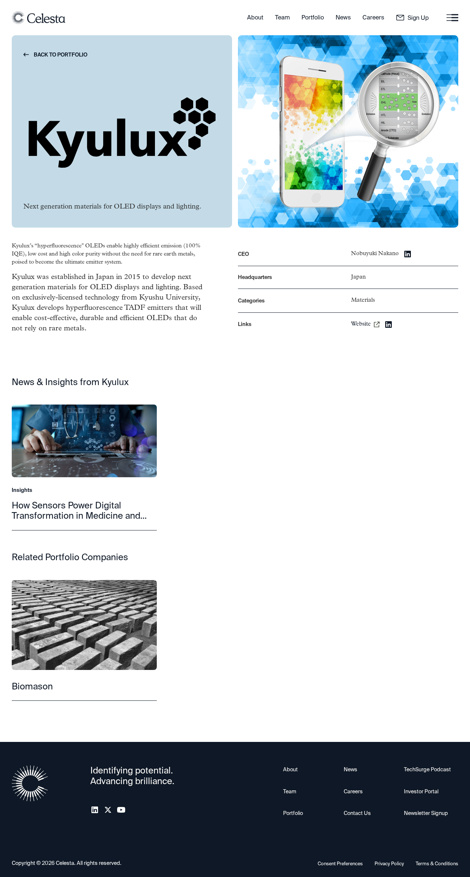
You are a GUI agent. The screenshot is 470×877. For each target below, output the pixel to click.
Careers (353, 791)
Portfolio (293, 813)
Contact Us (357, 813)
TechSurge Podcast (427, 769)
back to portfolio (55, 54)
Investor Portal (421, 791)
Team (289, 791)
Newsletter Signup (426, 813)
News (350, 769)
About (290, 769)
